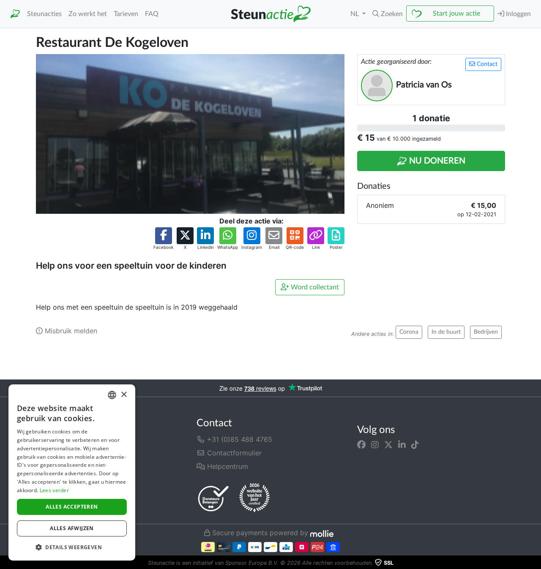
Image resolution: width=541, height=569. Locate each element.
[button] (387, 13)
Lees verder (54, 490)
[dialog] (71, 472)
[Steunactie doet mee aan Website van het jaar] (254, 498)
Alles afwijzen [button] (72, 528)
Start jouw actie (456, 13)
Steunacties (44, 14)
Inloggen (517, 14)
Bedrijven (486, 332)
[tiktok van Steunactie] (415, 444)
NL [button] (355, 14)
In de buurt (446, 332)
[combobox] (112, 395)
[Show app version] (535, 563)
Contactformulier (233, 453)
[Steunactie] (15, 14)
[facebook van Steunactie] (361, 444)
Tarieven (126, 14)
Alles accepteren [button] (72, 506)
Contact (486, 64)
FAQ (151, 14)
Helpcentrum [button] (226, 466)
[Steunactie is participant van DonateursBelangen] (213, 498)
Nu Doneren (436, 161)
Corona (408, 332)
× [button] (123, 395)
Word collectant (314, 287)
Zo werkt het (87, 14)
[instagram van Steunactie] (375, 444)
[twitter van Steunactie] (388, 444)
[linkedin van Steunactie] (402, 444)
